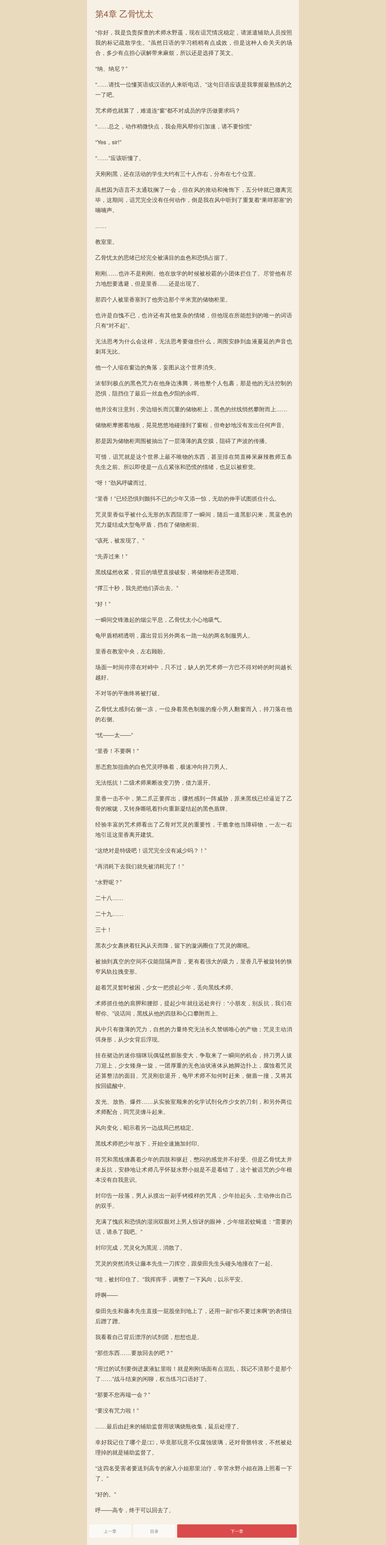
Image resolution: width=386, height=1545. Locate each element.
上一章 (110, 1531)
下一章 (237, 1531)
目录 (154, 1531)
